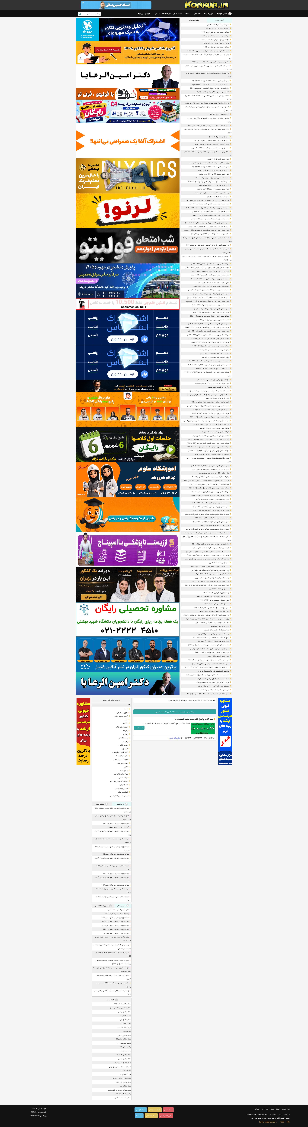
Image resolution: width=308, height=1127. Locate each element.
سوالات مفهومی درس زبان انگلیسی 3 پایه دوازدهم (213, 379)
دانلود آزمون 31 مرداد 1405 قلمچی (218, 24)
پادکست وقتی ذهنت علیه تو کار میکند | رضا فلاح (213, 671)
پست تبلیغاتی (123, 738)
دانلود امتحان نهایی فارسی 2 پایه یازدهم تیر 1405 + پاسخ (211, 506)
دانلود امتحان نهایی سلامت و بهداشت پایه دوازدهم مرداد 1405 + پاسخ (206, 230)
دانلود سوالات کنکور (121, 756)
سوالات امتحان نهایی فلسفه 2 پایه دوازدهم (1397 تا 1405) (210, 346)
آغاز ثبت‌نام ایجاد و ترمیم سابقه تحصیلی (216, 630)
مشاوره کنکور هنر (125, 1086)
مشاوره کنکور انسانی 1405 (122, 1004)
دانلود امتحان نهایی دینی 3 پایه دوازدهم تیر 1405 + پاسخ (211, 521)
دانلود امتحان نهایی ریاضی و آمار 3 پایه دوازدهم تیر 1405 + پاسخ (208, 364)
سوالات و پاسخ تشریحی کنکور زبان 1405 (216, 43)
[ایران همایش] (128, 619)
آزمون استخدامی (122, 712)
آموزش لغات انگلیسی (124, 1027)
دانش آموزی (222, 13)
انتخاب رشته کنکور (122, 727)
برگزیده (125, 730)
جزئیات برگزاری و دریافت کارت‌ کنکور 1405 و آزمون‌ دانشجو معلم (209, 163)
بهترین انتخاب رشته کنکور (123, 1094)
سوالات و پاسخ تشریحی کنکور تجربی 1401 (115, 885)
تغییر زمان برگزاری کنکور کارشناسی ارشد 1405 (214, 690)
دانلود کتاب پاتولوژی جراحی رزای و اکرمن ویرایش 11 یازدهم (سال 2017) (206, 533)
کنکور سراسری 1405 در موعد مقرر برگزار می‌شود (214, 473)
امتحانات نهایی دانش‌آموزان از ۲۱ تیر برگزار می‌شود (213, 686)
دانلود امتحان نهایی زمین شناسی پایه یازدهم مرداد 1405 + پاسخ (208, 226)
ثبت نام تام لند (126, 1070)
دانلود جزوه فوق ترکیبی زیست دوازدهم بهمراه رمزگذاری (212, 499)
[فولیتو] (128, 94)
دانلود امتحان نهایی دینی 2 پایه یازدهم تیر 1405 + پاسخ (211, 308)
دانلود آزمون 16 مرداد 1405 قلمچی (218, 196)
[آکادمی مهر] (128, 409)
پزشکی (125, 734)
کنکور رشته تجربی (174, 738)
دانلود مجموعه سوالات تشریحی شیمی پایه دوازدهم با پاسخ (210, 663)
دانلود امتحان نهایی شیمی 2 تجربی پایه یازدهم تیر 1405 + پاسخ (208, 290)
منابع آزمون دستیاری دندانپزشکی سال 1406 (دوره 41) (212, 282)
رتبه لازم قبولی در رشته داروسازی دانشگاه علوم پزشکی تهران (210, 581)
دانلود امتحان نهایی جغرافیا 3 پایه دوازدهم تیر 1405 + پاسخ (210, 469)
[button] (128, 704)
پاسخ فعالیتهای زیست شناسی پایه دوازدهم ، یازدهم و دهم (210, 637)
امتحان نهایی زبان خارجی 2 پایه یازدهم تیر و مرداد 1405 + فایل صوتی (207, 200)
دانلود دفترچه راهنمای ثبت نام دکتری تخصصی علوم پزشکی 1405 (208, 125)
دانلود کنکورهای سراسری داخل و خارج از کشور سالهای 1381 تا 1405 (207, 51)
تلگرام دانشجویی (151, 1115)
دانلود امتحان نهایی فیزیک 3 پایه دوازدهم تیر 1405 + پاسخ (210, 271)
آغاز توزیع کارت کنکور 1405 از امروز (218, 114)
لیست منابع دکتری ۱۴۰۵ (123, 1043)
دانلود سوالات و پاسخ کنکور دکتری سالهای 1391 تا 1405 (211, 607)
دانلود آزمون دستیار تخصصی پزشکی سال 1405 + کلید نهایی (210, 148)
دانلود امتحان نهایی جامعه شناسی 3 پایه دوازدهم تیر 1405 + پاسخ (208, 297)
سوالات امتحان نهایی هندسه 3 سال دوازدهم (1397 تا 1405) (210, 264)
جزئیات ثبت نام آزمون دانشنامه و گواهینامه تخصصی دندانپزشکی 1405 (206, 480)
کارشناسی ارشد (123, 792)
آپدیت (126, 709)
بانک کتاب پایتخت (125, 1051)
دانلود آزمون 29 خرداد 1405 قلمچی (218, 656)
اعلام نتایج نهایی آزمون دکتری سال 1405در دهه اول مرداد (210, 435)
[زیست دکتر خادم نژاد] (128, 111)
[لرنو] (128, 210)
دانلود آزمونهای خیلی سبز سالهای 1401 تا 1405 (214, 600)
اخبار (126, 719)
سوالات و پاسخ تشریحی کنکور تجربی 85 (194, 719)
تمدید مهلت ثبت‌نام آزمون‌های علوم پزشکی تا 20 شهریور (211, 286)
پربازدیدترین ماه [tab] (194, 20)
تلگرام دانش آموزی (166, 1115)
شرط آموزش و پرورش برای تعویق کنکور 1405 (214, 432)
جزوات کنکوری (123, 745)
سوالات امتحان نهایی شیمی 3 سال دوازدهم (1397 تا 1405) (210, 312)
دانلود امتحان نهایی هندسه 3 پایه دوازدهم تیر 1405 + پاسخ (210, 219)
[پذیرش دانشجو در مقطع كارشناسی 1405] (128, 280)
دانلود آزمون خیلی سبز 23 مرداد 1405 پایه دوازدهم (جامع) (210, 84)
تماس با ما (265, 1109)
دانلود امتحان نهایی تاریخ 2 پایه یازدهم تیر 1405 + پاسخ (211, 409)
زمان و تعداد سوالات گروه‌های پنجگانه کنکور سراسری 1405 (210, 62)
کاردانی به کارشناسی (121, 788)
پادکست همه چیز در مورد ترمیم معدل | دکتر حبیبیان (212, 634)
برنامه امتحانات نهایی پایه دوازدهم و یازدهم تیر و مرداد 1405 (210, 566)
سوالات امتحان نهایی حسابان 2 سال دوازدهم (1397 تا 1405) (210, 492)
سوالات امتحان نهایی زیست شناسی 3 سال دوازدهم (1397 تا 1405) (207, 443)
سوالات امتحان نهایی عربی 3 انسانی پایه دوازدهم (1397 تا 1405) (208, 417)
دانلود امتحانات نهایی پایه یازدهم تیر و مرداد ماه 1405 (212, 178)
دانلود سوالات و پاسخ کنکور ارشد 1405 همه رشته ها (212, 368)
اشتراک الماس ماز (125, 1015)
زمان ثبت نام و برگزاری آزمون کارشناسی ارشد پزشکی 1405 (210, 544)
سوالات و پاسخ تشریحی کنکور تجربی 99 (116, 823)
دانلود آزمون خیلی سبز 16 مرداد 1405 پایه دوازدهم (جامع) (210, 166)
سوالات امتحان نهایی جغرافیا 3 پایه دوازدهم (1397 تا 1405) (210, 495)
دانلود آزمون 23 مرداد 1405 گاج (219, 136)
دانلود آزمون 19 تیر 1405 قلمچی (219, 563)
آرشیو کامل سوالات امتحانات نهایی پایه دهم (215, 357)
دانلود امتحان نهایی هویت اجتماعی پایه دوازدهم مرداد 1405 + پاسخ (207, 207)
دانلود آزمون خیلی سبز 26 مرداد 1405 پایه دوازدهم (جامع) (210, 80)
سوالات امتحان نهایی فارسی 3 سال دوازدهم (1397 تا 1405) (210, 510)
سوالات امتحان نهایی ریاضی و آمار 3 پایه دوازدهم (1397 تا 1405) (208, 450)
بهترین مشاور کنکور (125, 1047)
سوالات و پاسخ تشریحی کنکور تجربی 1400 (115, 854)
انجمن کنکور (177, 13)
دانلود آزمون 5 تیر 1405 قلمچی (219, 626)
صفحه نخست (207, 700)
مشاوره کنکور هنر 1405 (123, 1054)
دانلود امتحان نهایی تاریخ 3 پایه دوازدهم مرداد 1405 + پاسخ (210, 279)
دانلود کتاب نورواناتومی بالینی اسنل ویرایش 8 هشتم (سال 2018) (208, 645)
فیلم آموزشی (123, 785)
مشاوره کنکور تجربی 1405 (122, 1062)
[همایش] (128, 584)
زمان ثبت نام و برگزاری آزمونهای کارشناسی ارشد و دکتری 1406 (209, 88)
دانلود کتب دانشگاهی (120, 759)
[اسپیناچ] (128, 549)
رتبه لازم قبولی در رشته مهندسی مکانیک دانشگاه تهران (212, 574)
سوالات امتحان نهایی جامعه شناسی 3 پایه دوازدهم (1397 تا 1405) (208, 335)
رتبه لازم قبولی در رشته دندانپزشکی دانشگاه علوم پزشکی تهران (209, 570)
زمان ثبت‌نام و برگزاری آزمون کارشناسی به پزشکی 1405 (211, 454)
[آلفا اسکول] (128, 140)
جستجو (80, 14)
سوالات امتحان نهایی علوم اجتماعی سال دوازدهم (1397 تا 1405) (208, 338)
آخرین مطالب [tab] (219, 20)
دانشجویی (197, 13)
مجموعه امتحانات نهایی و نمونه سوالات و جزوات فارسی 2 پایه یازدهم (207, 529)
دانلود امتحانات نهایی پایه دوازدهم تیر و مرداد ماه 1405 (211, 140)
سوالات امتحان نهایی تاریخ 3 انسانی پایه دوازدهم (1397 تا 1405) (208, 316)
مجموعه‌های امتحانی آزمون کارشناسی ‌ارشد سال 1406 (212, 652)
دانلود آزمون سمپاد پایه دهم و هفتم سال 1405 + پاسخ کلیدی (209, 648)
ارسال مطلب (286, 1109)
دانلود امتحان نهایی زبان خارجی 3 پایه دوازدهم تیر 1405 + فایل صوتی (207, 301)
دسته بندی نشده (122, 763)
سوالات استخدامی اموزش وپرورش (120, 1066)
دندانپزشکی (124, 770)
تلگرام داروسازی (140, 1109)
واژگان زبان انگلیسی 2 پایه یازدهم (218, 387)
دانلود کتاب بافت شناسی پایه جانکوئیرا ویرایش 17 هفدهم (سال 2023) (206, 667)
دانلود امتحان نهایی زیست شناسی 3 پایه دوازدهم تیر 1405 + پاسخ (208, 361)
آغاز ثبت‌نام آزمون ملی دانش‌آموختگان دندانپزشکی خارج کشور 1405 (207, 245)
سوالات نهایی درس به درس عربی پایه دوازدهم (214, 428)
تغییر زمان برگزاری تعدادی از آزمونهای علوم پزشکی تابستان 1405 (208, 660)
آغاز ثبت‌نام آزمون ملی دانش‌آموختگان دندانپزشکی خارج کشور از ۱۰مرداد (206, 615)
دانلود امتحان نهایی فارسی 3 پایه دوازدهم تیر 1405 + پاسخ (210, 503)
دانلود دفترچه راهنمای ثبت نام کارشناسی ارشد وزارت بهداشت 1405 (208, 181)
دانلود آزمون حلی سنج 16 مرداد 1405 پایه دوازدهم (213, 189)
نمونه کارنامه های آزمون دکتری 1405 (217, 398)
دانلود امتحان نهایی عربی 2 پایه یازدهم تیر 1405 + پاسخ (211, 320)
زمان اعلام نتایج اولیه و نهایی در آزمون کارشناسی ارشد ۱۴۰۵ (210, 477)
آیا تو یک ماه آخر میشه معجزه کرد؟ (117, 827)
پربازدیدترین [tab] (120, 804)
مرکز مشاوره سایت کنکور (163, 13)
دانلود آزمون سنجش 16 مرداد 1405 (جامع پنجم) (213, 170)
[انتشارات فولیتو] (128, 245)
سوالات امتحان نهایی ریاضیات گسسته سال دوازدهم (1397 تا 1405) (207, 447)
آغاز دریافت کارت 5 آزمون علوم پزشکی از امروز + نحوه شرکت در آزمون (207, 103)
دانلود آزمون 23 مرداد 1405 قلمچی (218, 159)
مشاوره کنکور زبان (125, 1019)
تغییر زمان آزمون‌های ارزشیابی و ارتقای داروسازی (214, 611)
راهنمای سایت (275, 1109)
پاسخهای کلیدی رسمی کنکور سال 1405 (217, 28)
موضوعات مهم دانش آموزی (118, 795)
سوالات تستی (123, 777)
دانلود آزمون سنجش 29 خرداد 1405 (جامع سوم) (213, 641)
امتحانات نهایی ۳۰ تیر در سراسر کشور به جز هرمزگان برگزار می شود (208, 394)
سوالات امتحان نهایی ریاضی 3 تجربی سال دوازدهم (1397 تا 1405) (208, 488)
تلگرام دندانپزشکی (154, 1109)
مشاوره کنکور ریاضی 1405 (122, 1039)
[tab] (111, 704)
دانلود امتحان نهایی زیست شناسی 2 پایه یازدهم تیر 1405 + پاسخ (208, 204)
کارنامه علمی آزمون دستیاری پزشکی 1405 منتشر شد (212, 92)
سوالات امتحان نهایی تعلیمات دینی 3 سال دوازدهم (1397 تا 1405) (208, 555)
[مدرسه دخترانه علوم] (128, 479)
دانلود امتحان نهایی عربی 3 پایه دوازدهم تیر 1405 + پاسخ (211, 215)
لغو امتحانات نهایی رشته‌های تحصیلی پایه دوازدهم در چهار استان (209, 484)
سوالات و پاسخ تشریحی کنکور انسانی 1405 (215, 39)
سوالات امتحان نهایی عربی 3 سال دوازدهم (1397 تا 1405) (210, 413)
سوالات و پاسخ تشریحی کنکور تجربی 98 (116, 873)
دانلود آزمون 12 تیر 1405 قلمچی (219, 589)
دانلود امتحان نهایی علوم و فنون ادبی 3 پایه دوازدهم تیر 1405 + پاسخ (207, 222)
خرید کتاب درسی (125, 1074)
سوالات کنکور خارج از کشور (119, 781)
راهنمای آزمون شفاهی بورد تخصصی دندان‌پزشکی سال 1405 (210, 402)
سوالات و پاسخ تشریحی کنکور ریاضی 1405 (215, 36)
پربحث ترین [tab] (100, 804)
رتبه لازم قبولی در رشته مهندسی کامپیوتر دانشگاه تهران (212, 577)
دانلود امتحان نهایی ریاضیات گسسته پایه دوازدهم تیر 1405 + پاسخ (208, 331)
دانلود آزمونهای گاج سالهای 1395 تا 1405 (216, 604)
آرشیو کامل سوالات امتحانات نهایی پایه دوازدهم (214, 350)
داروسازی (125, 748)
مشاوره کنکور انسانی (124, 1035)
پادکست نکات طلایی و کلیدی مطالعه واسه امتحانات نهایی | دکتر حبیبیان (206, 559)
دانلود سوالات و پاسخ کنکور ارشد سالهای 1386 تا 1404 (212, 518)
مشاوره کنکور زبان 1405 (123, 1082)
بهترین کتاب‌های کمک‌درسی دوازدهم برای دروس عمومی (211, 144)
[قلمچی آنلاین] (128, 304)
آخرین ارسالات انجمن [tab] (102, 905)
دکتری (126, 766)
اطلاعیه (125, 723)
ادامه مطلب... (139, 728)
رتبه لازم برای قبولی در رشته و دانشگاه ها (216, 592)
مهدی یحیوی (127, 1031)
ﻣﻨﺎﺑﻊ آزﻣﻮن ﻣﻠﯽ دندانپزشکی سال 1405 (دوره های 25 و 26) (210, 234)
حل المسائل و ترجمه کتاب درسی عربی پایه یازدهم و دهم (211, 424)
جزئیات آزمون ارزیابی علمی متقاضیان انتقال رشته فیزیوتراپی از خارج (207, 619)
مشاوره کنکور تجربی (124, 1059)
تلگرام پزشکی (168, 1109)
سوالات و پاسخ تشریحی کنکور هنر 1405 (216, 47)
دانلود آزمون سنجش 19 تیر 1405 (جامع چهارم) (214, 174)
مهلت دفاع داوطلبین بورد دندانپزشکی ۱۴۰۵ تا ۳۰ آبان (212, 622)
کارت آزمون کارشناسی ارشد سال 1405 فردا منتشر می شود (211, 548)
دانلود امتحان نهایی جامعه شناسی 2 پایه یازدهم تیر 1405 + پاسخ (208, 323)
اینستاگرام (139, 1115)
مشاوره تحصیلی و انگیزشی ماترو (120, 1007)
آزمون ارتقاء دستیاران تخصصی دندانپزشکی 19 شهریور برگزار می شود (207, 551)
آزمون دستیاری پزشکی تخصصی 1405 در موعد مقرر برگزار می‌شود (208, 439)
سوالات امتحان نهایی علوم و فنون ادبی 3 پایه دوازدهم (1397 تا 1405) (207, 267)
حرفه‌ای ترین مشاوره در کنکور (121, 1078)
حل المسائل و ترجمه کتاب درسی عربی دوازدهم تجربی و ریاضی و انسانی (206, 421)
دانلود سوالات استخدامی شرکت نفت (119, 1090)
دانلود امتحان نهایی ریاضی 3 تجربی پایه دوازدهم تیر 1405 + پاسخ (208, 406)
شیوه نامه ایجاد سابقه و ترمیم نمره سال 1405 (214, 525)
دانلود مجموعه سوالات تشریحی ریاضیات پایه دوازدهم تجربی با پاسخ (207, 675)
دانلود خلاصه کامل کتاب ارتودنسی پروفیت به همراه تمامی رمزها (209, 391)
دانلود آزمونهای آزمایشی (120, 752)
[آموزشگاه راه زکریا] (128, 386)
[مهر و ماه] (128, 29)
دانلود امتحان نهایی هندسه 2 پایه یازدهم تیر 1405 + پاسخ (210, 211)
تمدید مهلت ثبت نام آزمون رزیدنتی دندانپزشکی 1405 (212, 678)
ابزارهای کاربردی (144, 13)
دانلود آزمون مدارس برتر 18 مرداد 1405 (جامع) (214, 185)
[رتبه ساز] (128, 76)
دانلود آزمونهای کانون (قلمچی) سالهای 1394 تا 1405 (213, 596)
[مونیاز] (128, 654)
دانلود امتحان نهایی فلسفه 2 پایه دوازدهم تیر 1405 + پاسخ (210, 305)
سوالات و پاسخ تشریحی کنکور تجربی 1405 (215, 32)
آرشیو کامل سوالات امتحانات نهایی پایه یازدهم (214, 353)
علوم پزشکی (209, 13)
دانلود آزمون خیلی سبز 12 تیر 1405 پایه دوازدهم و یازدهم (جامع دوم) (207, 585)
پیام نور (125, 741)
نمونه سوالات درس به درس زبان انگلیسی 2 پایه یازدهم (212, 383)
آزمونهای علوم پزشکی (121, 716)
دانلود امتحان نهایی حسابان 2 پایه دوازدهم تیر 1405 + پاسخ (210, 465)
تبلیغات (186, 13)
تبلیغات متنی (110, 1000)
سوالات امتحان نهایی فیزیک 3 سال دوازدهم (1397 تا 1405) (210, 342)
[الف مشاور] (128, 514)
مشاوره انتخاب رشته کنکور (123, 1098)
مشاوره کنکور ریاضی (124, 1012)
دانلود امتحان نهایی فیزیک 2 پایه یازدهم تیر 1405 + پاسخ (211, 293)
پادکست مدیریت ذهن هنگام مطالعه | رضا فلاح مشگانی (211, 193)
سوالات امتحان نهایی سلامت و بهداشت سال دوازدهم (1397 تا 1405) (207, 327)
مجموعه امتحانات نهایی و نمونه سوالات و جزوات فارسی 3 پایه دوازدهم (207, 514)
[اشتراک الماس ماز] (128, 327)
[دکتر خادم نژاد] (128, 444)
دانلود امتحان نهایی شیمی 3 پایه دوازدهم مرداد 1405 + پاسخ (209, 275)
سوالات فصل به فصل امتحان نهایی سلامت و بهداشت (212, 682)
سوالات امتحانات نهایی (120, 774)
